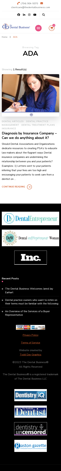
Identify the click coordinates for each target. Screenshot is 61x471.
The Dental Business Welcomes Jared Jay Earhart (29, 290)
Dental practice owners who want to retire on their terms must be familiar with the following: (32, 301)
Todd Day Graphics (30, 354)
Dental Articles (13, 121)
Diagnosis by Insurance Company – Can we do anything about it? (29, 135)
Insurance (9, 128)
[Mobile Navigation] (38, 28)
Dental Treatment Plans (38, 125)
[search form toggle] (43, 14)
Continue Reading (13, 186)
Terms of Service (30, 342)
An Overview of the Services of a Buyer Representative (27, 313)
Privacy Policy (30, 335)
